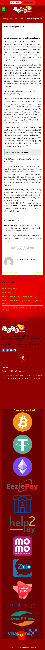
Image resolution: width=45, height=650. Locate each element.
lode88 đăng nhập (9, 289)
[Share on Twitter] (20, 248)
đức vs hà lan (38, 272)
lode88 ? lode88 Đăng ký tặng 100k (17, 297)
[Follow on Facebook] (3, 350)
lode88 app (6, 293)
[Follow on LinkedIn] (15, 350)
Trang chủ (7, 19)
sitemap (39, 379)
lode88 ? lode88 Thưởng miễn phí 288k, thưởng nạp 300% (22, 302)
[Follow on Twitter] (7, 350)
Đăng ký (28, 2)
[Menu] (3, 9)
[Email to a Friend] (24, 248)
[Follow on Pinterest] (11, 350)
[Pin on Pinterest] (28, 248)
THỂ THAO (19, 19)
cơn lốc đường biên (10, 272)
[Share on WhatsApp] (13, 248)
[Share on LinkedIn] (32, 248)
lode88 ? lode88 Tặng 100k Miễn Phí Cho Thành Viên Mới (22, 309)
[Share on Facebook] (17, 248)
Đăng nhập (15, 2)
